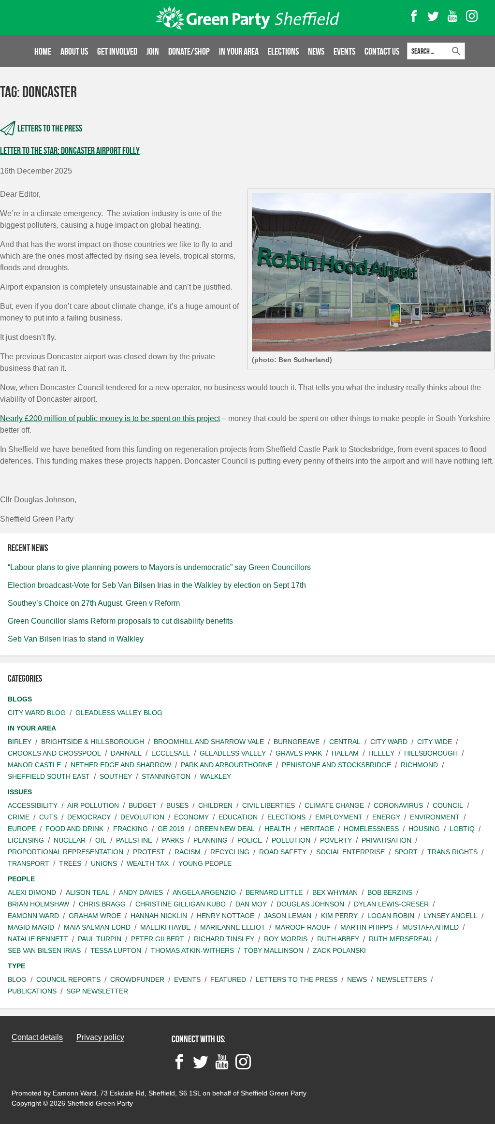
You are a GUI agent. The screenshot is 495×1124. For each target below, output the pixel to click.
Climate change (334, 805)
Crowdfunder (137, 979)
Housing (424, 828)
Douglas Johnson (310, 904)
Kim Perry (339, 916)
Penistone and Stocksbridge (336, 765)
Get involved (117, 51)
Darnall (126, 753)
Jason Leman (287, 916)
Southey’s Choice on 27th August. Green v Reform (94, 603)
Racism (188, 852)
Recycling (229, 852)
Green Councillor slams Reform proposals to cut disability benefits (120, 621)
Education (238, 817)
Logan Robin (390, 916)
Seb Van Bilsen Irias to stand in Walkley (76, 639)
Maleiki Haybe (165, 927)
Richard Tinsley (224, 939)
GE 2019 (171, 828)
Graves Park (299, 753)
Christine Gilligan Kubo (180, 904)
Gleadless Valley (233, 753)
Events (344, 51)
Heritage (317, 828)
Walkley (215, 776)
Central (345, 741)
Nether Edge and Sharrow (121, 765)
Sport (406, 852)
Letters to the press (49, 128)
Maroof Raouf (303, 927)
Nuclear (70, 840)
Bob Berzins (389, 892)
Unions (104, 863)
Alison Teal (87, 892)
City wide (434, 741)
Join (152, 51)
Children (215, 805)
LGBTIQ (462, 828)
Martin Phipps (366, 927)
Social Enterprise (350, 852)
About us (74, 51)
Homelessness (371, 828)
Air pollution (93, 805)
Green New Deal (224, 828)
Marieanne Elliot (232, 927)
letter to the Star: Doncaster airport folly (70, 150)
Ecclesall (170, 753)
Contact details (37, 1037)
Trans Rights (452, 852)
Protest (149, 852)
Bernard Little (274, 892)
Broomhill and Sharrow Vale (209, 741)
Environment (435, 817)
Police (249, 840)
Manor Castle (34, 765)
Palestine (134, 840)
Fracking (130, 828)
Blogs (20, 699)
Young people (205, 863)
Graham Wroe (95, 916)
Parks (173, 840)
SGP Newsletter (97, 991)
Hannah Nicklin (159, 916)
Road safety (282, 852)
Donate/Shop (189, 51)
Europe (22, 828)
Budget (143, 805)
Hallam (345, 753)
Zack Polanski (339, 950)
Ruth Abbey (338, 939)
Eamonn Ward (33, 916)
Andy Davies (141, 892)
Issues (20, 792)
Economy (191, 817)
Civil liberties (268, 805)
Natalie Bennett (38, 939)
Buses (177, 805)
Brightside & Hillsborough (92, 741)
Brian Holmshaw (38, 904)
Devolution (142, 817)
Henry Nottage (225, 916)
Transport (28, 863)
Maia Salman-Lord (97, 927)
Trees (70, 863)
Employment (339, 817)
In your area (239, 51)
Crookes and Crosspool (54, 753)
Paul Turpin (99, 939)
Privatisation (386, 840)
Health (277, 828)
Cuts (48, 817)
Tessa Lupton (115, 950)
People (21, 879)
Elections (283, 51)
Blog (17, 979)
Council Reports (68, 979)
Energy (386, 817)
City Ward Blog (37, 712)
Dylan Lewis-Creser (391, 904)
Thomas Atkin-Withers (192, 950)
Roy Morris (285, 939)
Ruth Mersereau (400, 939)
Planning (210, 840)
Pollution (291, 840)
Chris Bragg (102, 904)
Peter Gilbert (157, 939)
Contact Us (381, 51)
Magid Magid (31, 927)
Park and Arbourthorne (226, 765)
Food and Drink (74, 828)
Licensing (26, 840)
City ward (389, 741)
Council (448, 805)
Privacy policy (100, 1037)
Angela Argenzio (204, 892)
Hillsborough (431, 753)
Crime (18, 817)
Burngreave (297, 741)
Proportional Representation (65, 852)
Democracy (89, 817)
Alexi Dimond (32, 892)
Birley (19, 741)
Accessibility (33, 805)
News (316, 51)
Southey (116, 776)
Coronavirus (398, 805)
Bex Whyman (335, 892)
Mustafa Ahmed (430, 927)
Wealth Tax (148, 863)
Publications (32, 991)
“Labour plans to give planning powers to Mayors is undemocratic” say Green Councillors (159, 567)
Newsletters (402, 979)
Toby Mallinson (273, 950)
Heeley (381, 753)
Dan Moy (251, 904)
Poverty (336, 840)
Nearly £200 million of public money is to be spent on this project (110, 418)
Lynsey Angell (451, 916)
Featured (228, 979)
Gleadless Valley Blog (118, 712)
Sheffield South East (49, 776)
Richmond (419, 765)
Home (42, 51)
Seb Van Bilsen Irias (44, 950)
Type (16, 966)
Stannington (166, 776)
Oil (100, 840)
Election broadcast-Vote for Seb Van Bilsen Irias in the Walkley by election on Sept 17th (157, 585)
